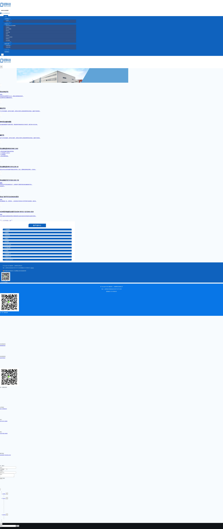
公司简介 (7, 20)
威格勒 (7, 232)
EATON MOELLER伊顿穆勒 (11, 25)
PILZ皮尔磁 (8, 32)
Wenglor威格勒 (8, 28)
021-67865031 (3, 408)
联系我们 (7, 51)
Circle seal (8, 244)
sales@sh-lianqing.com (5, 455)
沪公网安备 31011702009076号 (20, 270)
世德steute (8, 256)
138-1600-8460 (3, 433)
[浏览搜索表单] (2, 55)
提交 (1, 478)
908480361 (2, 345)
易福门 (7, 238)
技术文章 (4, 514)
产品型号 (6, 518)
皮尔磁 (7, 241)
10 (7, 220)
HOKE (7, 33)
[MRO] (6, 7)
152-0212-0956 (3, 421)
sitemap (32, 267)
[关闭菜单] (0, 489)
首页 (6, 16)
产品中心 (38, 225)
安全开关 (7, 30)
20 (10, 220)
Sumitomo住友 (8, 41)
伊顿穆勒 (7, 229)
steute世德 (8, 40)
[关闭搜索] (1, 524)
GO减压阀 (7, 35)
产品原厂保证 (7, 496)
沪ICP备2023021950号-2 (8, 270)
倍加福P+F (8, 38)
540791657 (2, 358)
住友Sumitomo (9, 259)
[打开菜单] (1, 67)
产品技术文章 (8, 45)
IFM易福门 (8, 27)
